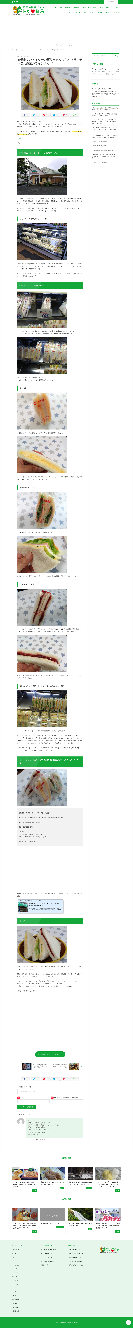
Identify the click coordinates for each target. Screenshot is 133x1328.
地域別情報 (68, 7)
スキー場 (77, 12)
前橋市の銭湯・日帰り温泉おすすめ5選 (103, 150)
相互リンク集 (44, 1265)
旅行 (56, 7)
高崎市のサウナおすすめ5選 (100, 141)
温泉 (61, 7)
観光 (89, 7)
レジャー (92, 12)
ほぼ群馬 (99, 12)
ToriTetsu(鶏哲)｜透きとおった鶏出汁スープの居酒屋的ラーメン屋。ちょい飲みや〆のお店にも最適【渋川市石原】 (105, 121)
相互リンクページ (97, 74)
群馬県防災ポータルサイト (76, 1265)
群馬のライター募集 (46, 1253)
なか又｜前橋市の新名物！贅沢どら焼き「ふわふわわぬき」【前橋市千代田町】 (104, 114)
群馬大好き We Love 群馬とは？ (50, 1249)
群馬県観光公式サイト (75, 1257)
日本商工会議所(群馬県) (75, 1261)
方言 (84, 7)
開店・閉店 (108, 12)
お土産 (101, 7)
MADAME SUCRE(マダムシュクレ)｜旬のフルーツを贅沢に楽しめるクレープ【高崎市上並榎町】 (104, 129)
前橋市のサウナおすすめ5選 (100, 162)
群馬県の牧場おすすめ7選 (99, 146)
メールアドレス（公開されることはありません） (67, 1097)
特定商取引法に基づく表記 (48, 1261)
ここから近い (109, 7)
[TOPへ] (128, 1322)
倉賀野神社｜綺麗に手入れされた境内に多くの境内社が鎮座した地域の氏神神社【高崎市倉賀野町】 (105, 156)
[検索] (116, 56)
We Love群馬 (15, 50)
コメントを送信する (27, 1107)
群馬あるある (77, 7)
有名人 (95, 7)
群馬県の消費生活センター (76, 1253)
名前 (21, 1097)
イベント (118, 7)
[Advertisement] (66, 30)
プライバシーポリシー (47, 1257)
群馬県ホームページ (74, 1249)
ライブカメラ (116, 12)
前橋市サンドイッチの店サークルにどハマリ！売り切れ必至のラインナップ (47, 50)
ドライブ (84, 12)
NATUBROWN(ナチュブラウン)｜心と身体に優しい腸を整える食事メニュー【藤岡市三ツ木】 (105, 136)
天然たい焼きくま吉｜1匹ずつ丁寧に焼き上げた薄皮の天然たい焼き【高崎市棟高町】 (105, 108)
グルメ (70, 12)
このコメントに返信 (33, 1139)
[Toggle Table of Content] (18, 143)
